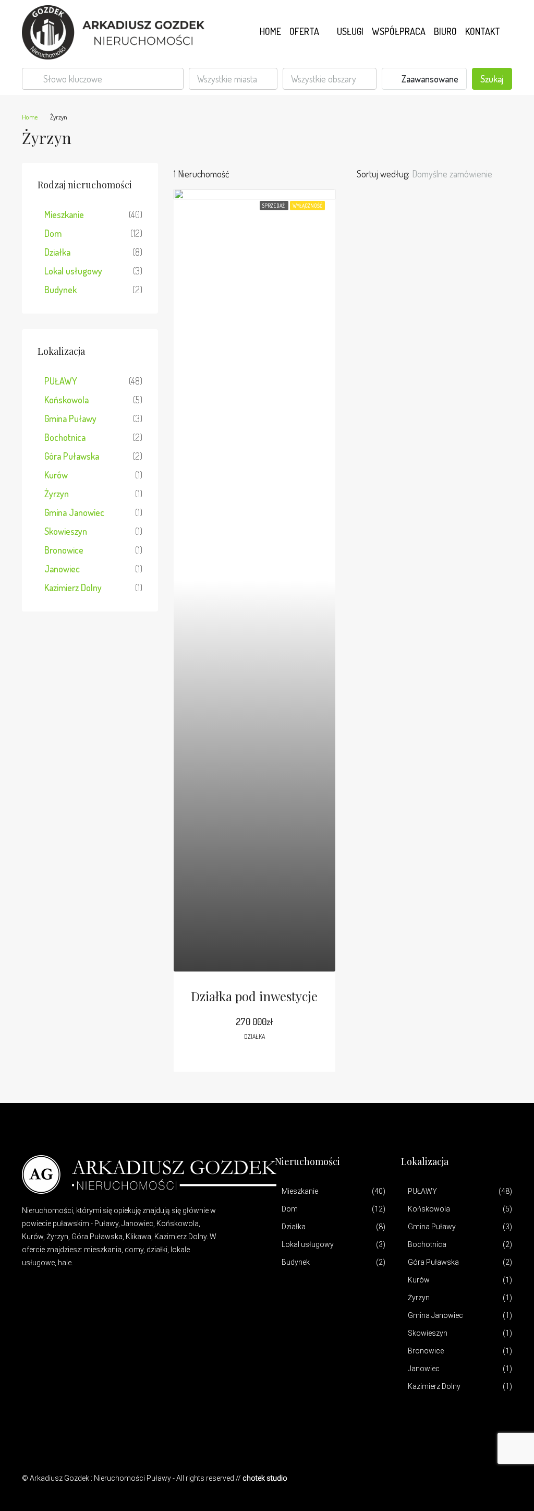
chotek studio (264, 1478)
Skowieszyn (65, 531)
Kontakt (482, 31)
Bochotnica (65, 437)
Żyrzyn (56, 493)
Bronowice (63, 550)
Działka (57, 252)
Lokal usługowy (73, 271)
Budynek (60, 289)
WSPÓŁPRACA (399, 31)
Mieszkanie (64, 214)
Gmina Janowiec (74, 512)
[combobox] (233, 79)
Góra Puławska (71, 456)
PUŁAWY (60, 381)
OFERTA (304, 31)
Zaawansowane (428, 79)
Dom (53, 233)
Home (270, 31)
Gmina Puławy (70, 418)
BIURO (445, 31)
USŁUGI (350, 31)
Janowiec (62, 568)
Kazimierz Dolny (73, 587)
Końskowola (66, 399)
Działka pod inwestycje (254, 996)
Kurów (56, 475)
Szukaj (492, 79)
